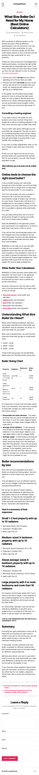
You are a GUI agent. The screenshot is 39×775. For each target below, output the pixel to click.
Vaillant (6, 300)
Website (4, 748)
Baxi (4, 306)
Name (4, 731)
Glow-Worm (7, 308)
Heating (19, 12)
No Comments (20, 35)
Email (3, 740)
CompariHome (19, 4)
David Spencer (15, 32)
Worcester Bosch (10, 295)
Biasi (5, 303)
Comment (6, 713)
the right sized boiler (10, 73)
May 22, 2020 (28, 32)
